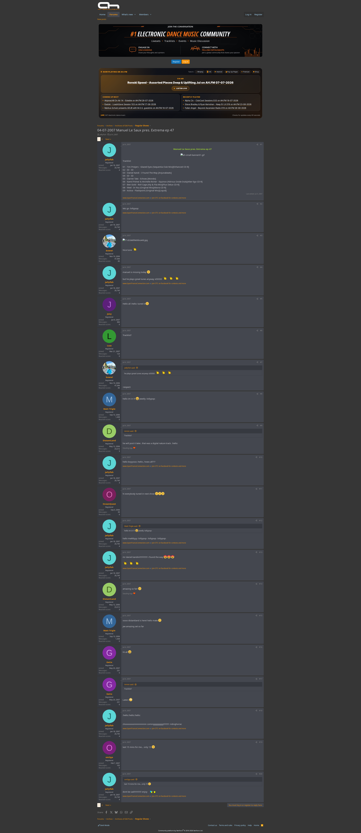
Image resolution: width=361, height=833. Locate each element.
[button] (135, 14)
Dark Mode (104, 825)
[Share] (257, 144)
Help (250, 825)
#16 (260, 647)
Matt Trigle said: (131, 526)
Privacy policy (240, 825)
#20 (260, 774)
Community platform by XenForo (180, 830)
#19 (260, 742)
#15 (260, 615)
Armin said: (129, 431)
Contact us (212, 825)
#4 (261, 267)
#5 (261, 299)
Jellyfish (103, 134)
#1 (261, 144)
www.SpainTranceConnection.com (136, 198)
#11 (260, 489)
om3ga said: (129, 779)
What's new (127, 14)
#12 (260, 520)
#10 (260, 457)
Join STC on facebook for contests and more (169, 198)
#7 (261, 362)
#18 (260, 710)
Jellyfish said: (129, 368)
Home (102, 14)
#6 (261, 330)
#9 (261, 425)
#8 (261, 394)
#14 (260, 584)
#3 (261, 235)
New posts (101, 19)
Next (107, 139)
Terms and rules (225, 825)
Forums (113, 14)
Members (143, 14)
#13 (260, 552)
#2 (261, 204)
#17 (260, 679)
